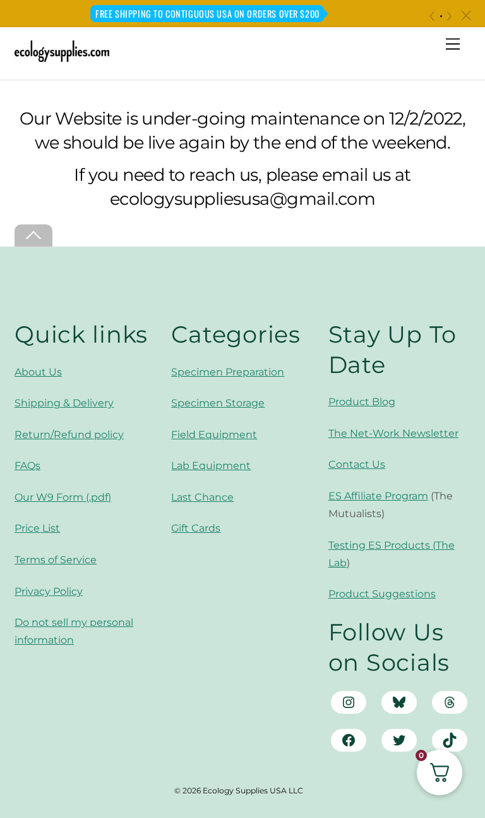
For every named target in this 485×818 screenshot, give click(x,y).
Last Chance (202, 497)
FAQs (27, 466)
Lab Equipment (211, 466)
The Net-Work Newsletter (393, 433)
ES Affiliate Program (378, 496)
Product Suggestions (382, 594)
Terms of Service (56, 560)
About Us (38, 372)
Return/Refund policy (69, 435)
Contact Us (356, 464)
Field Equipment (214, 435)
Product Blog (361, 402)
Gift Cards (195, 528)
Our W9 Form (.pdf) (63, 497)
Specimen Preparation (227, 372)
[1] (441, 16)
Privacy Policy (49, 591)
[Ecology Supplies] (62, 56)
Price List (37, 528)
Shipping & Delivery (64, 403)
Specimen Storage (218, 403)
